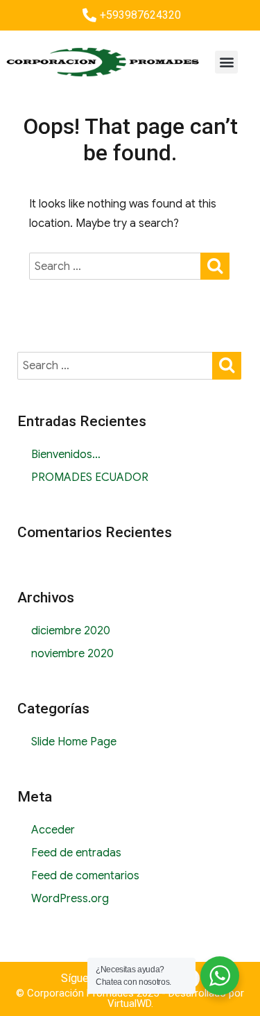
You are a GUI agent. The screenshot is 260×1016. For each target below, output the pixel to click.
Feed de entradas (76, 853)
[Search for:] (115, 266)
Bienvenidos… (66, 455)
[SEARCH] (214, 265)
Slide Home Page (73, 742)
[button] (226, 62)
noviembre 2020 (72, 654)
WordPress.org (70, 899)
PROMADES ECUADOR (89, 477)
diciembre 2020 (70, 631)
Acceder (53, 830)
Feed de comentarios (85, 876)
